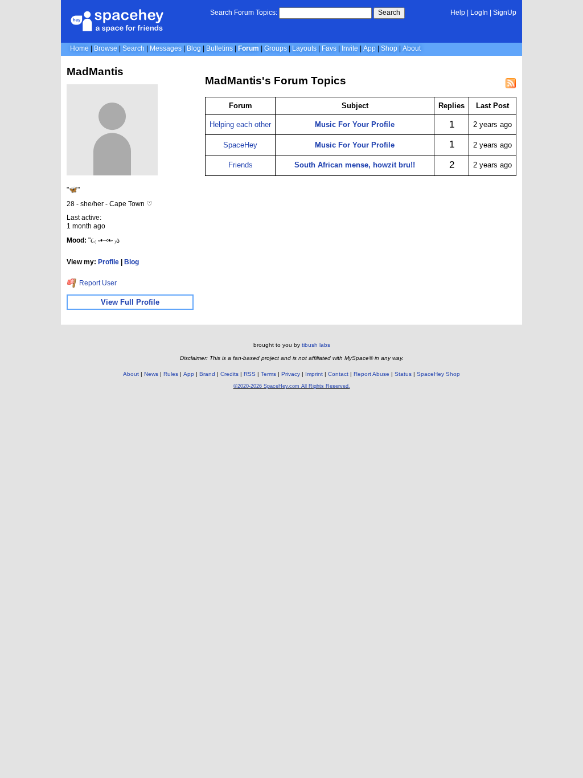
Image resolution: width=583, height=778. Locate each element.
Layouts (304, 48)
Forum (248, 48)
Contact (338, 374)
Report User (97, 283)
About (412, 48)
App (369, 48)
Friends (240, 165)
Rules (170, 374)
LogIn (479, 13)
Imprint (314, 374)
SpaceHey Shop (438, 374)
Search (389, 13)
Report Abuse (371, 374)
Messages (166, 48)
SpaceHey (240, 145)
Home (79, 48)
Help (457, 13)
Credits (229, 374)
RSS (250, 374)
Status (403, 374)
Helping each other (240, 124)
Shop (389, 48)
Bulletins (219, 48)
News (151, 374)
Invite (350, 48)
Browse (105, 48)
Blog (194, 48)
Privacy (290, 374)
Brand (207, 374)
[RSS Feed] (510, 83)
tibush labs (316, 345)
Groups (275, 48)
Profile (108, 262)
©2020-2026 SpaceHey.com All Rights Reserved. (291, 386)
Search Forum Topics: (243, 13)
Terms (268, 374)
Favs (329, 48)
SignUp (504, 13)
